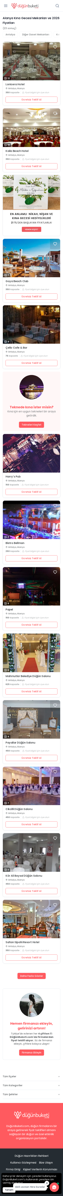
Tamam (9, 1189)
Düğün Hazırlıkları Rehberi (31, 1156)
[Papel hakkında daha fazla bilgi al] (31, 586)
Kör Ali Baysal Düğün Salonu (24, 875)
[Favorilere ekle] (55, 47)
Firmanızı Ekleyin (31, 1052)
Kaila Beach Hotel (17, 151)
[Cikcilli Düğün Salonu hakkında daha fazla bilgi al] (31, 786)
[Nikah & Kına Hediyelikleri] (31, 205)
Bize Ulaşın (46, 1163)
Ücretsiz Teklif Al (31, 99)
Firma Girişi (13, 1169)
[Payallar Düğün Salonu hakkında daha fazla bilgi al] (31, 719)
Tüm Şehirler (10, 1094)
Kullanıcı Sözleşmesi (23, 1163)
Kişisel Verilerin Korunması (40, 1169)
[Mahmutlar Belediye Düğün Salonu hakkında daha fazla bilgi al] (31, 653)
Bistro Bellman (15, 543)
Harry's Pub (13, 476)
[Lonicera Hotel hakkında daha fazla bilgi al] (31, 61)
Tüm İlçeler (9, 1076)
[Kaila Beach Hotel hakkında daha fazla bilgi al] (31, 127)
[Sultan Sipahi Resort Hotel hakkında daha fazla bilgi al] (31, 919)
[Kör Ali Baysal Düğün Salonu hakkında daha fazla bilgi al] (31, 852)
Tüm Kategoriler (13, 1085)
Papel (9, 609)
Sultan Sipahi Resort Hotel (22, 942)
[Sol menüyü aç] (6, 6)
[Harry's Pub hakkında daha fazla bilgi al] (31, 453)
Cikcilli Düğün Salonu (19, 809)
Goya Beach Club (17, 281)
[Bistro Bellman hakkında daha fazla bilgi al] (31, 520)
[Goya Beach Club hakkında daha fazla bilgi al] (31, 258)
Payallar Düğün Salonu (20, 742)
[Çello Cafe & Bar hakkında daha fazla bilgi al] (31, 324)
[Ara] (57, 6)
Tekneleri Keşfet (31, 424)
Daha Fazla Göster (31, 976)
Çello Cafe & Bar (16, 347)
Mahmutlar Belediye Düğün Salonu (28, 676)
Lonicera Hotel (15, 84)
